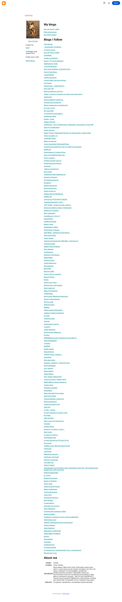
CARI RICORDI (48, 418)
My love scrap (48, 302)
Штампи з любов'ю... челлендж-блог (57, 363)
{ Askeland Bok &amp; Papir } (53, 202)
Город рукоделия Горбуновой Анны (56, 144)
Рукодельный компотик (52, 102)
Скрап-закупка (49, 130)
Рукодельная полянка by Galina (55, 511)
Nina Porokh (48, 432)
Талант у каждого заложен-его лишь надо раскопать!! (63, 94)
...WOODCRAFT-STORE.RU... (53, 47)
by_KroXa (47, 475)
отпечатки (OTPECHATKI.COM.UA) (55, 199)
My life (46, 280)
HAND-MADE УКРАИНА (52, 534)
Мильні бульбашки (50, 291)
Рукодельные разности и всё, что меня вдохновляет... (63, 147)
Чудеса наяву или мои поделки (55, 80)
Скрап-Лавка (48, 238)
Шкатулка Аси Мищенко (52, 332)
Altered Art (47, 150)
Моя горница (48, 500)
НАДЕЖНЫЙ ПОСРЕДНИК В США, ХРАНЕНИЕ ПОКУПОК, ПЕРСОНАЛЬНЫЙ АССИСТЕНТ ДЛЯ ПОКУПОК (71, 469)
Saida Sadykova (49, 528)
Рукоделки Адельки (51, 498)
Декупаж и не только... (52, 506)
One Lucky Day (49, 89)
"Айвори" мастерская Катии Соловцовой (58, 522)
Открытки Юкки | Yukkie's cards (55, 379)
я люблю (47, 343)
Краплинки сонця (50, 520)
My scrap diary (49, 111)
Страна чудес (48, 385)
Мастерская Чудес (50, 553)
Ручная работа (49, 503)
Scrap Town (48, 495)
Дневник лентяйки (50, 388)
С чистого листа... (50, 50)
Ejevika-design (49, 349)
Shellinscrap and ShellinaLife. (53, 194)
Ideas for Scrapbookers (52, 127)
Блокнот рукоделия (51, 460)
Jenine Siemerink (49, 330)
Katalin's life (48, 197)
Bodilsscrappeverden (51, 473)
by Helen (47, 316)
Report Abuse (30, 61)
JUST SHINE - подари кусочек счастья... (57, 205)
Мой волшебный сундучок (53, 91)
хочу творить (48, 368)
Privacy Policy (65, 593)
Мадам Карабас (49, 514)
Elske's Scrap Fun (50, 191)
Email (27, 48)
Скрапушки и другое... (51, 324)
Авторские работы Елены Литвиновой (57, 208)
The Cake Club (48, 463)
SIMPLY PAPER (49, 465)
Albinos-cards (48, 224)
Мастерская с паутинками (53, 285)
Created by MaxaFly (50, 177)
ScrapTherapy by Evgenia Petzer (55, 152)
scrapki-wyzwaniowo (51, 58)
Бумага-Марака (49, 525)
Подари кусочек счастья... (53, 161)
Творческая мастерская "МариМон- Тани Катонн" (61, 241)
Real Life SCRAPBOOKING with (54, 155)
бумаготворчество (50, 186)
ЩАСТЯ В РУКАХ (50, 396)
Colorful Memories (50, 263)
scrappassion (48, 252)
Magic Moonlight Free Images (54, 393)
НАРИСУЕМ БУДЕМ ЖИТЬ (53, 310)
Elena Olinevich (49, 352)
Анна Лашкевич (49, 509)
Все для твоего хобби (51, 29)
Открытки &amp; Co (51, 136)
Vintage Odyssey (49, 122)
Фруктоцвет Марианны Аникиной (56, 296)
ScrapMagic (48, 55)
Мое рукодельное (50, 32)
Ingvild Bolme (48, 219)
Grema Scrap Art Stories (52, 486)
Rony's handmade (49, 366)
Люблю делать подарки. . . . (53, 354)
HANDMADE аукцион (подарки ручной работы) (60, 338)
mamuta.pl (47, 166)
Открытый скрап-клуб (52, 404)
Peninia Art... (48, 449)
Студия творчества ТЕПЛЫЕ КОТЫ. (56, 440)
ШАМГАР (47, 346)
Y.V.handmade (48, 294)
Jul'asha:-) (47, 327)
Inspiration (47, 542)
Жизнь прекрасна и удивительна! (56, 105)
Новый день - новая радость (54, 86)
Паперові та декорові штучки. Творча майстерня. (61, 517)
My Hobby (47, 415)
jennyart (46, 536)
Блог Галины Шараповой (52, 377)
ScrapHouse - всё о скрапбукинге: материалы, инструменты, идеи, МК (68, 125)
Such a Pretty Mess (50, 72)
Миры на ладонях (50, 141)
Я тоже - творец (49, 410)
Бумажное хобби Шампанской (54, 174)
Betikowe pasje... (49, 305)
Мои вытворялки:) (50, 402)
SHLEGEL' (47, 424)
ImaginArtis (47, 357)
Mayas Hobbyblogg (50, 489)
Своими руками (49, 244)
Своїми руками (49, 318)
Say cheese (48, 83)
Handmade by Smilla (50, 64)
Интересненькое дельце (52, 163)
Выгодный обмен (50, 35)
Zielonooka (47, 451)
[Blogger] (4, 3)
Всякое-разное (49, 277)
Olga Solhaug (48, 539)
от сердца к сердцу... (51, 435)
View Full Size (33, 41)
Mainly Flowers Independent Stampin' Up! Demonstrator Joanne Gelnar (67, 133)
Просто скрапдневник (52, 299)
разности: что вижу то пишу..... (54, 429)
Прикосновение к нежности (54, 399)
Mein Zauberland (49, 213)
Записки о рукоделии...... (52, 255)
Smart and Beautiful (50, 341)
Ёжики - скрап (49, 119)
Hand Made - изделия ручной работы (57, 233)
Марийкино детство (51, 454)
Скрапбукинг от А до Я (52, 216)
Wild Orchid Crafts (50, 235)
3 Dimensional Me (50, 547)
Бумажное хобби (50, 116)
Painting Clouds (49, 260)
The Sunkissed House (51, 180)
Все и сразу (48, 172)
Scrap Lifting (48, 484)
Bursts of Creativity (50, 481)
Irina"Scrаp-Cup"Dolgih (51, 457)
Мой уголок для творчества (54, 421)
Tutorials (47, 321)
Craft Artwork (48, 44)
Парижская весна (50, 78)
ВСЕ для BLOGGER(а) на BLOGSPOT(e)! (57, 69)
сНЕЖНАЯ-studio (50, 138)
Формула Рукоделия (51, 210)
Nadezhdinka (48, 258)
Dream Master (48, 374)
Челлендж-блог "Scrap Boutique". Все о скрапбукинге (62, 550)
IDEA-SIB (47, 407)
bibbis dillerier (48, 371)
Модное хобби (49, 271)
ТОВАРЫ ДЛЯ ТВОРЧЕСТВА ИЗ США (57, 446)
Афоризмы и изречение (52, 531)
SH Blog (46, 335)
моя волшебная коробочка (53, 100)
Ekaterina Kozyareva (50, 478)
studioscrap (48, 97)
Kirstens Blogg (49, 427)
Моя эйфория (48, 249)
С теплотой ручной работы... (53, 114)
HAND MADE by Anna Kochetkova (55, 382)
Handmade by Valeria (51, 227)
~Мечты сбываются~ (51, 169)
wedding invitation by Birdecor (54, 313)
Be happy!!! (47, 183)
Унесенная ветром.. (51, 492)
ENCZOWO (47, 269)
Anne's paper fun (49, 288)
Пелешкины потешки (51, 230)
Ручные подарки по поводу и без (55, 413)
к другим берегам (50, 66)
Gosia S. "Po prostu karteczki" (54, 61)
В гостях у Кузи (49, 108)
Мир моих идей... (50, 360)
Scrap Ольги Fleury (50, 282)
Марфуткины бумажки (52, 246)
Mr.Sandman (48, 390)
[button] (104, 3)
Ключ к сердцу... (49, 158)
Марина (46, 307)
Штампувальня (49, 545)
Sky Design (47, 443)
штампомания (49, 75)
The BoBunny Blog (50, 438)
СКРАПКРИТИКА (50, 222)
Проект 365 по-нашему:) (52, 274)
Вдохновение (48, 266)
